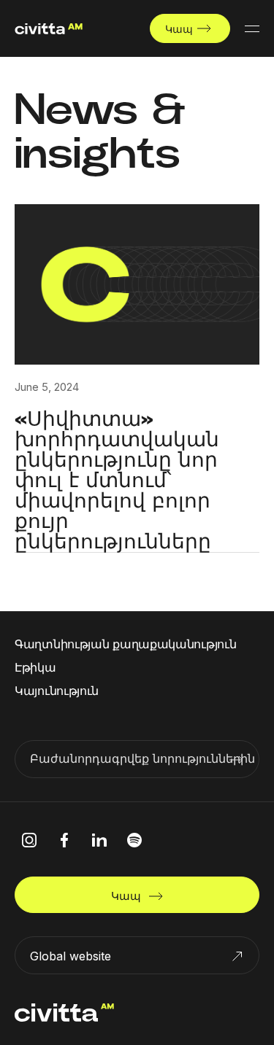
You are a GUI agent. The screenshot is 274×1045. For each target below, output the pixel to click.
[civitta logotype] (49, 28)
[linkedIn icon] (99, 840)
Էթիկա (35, 667)
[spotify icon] (134, 840)
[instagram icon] (29, 840)
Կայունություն (57, 690)
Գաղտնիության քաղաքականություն (125, 644)
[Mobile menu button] (252, 28)
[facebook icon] (64, 840)
